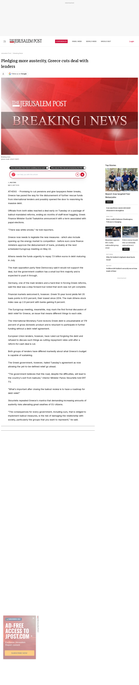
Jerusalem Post (6, 53)
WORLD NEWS (91, 41)
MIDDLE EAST (106, 41)
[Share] (3, 74)
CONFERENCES (61, 41)
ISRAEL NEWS (77, 41)
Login (131, 41)
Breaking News (18, 53)
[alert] (19, 660)
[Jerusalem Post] (24, 41)
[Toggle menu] (5, 41)
